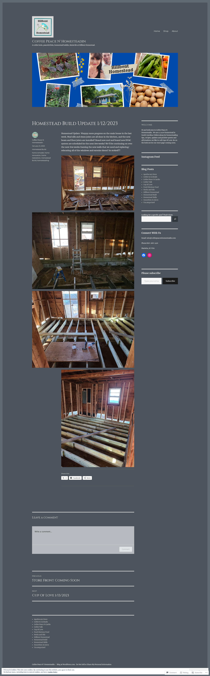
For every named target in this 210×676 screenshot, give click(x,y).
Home (157, 31)
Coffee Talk (38, 627)
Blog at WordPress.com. (66, 664)
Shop (165, 31)
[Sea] (175, 219)
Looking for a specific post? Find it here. (157, 215)
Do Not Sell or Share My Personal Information (93, 664)
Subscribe (170, 281)
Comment (126, 549)
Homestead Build (39, 149)
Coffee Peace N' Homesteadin (59, 41)
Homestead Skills (41, 642)
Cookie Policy (52, 672)
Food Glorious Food (41, 632)
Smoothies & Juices (41, 645)
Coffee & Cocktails (41, 622)
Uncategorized (39, 647)
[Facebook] (143, 255)
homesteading (43, 160)
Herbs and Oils (39, 635)
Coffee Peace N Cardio (42, 624)
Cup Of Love (38, 629)
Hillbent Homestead (42, 637)
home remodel (38, 153)
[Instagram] (149, 255)
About (175, 31)
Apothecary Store (40, 619)
